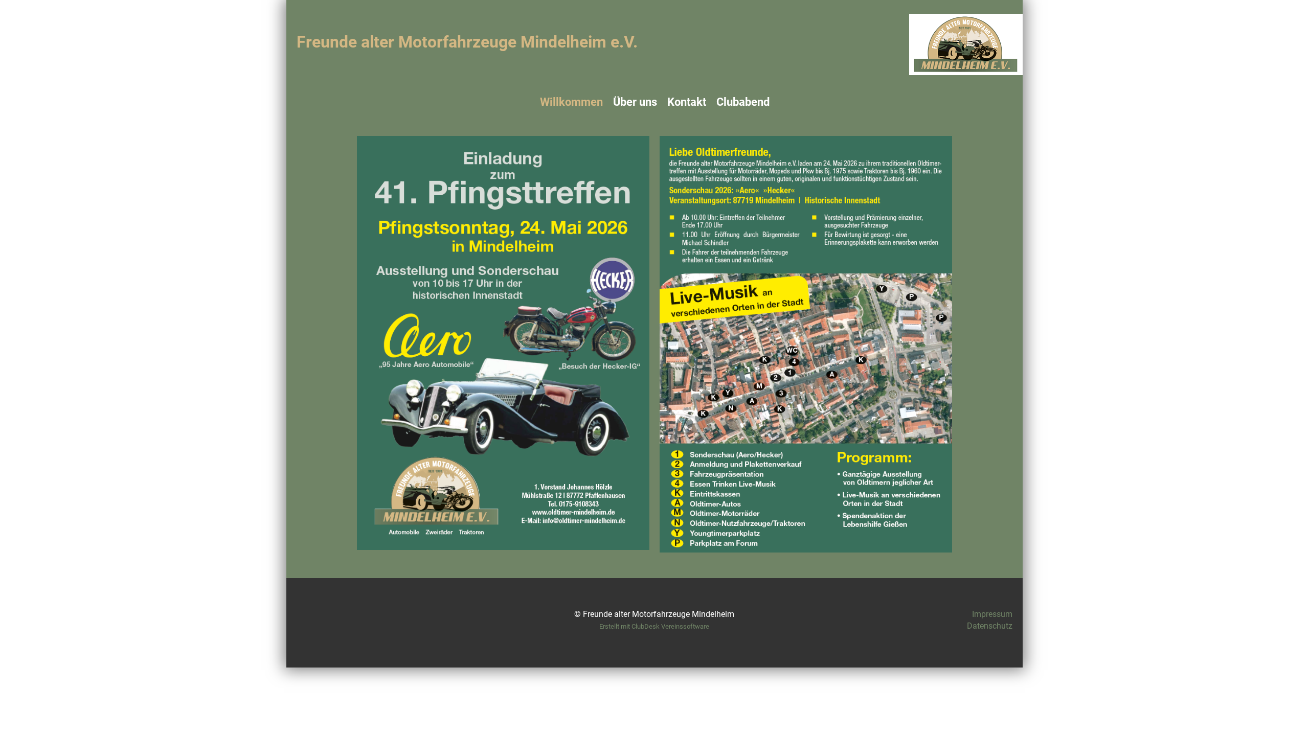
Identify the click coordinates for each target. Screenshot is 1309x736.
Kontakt (686, 102)
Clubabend (743, 102)
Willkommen (571, 102)
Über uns (635, 102)
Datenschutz (989, 626)
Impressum (992, 614)
